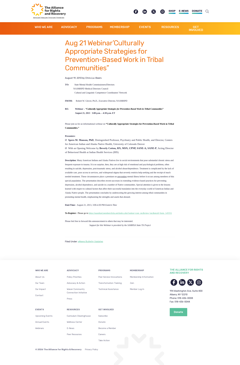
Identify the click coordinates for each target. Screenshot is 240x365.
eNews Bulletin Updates (90, 241)
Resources (73, 309)
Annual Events (42, 322)
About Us (39, 277)
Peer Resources (74, 334)
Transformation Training (110, 283)
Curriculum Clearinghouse (79, 316)
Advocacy (73, 270)
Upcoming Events (43, 316)
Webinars (39, 328)
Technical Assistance (108, 289)
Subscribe (103, 316)
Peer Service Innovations (110, 277)
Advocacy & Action (76, 283)
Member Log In (137, 289)
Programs (104, 270)
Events (39, 309)
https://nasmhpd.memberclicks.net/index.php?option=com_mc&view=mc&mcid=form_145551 (130, 213)
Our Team (39, 283)
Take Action (104, 340)
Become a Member (107, 328)
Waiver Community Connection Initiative (77, 291)
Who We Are (41, 270)
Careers (102, 334)
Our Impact (40, 289)
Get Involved (106, 309)
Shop (172, 10)
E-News (184, 10)
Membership (137, 270)
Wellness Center (74, 322)
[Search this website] (207, 11)
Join (132, 283)
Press (69, 298)
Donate (197, 10)
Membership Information (142, 277)
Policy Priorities (74, 277)
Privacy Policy (91, 349)
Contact (39, 295)
